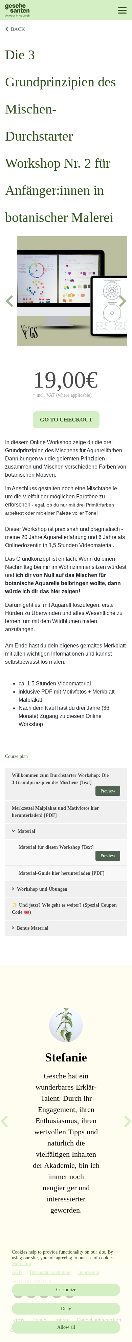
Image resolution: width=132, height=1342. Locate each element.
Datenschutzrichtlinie (50, 1272)
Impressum (88, 1272)
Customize (66, 1289)
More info (21, 1263)
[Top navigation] (122, 10)
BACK (18, 29)
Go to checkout (66, 419)
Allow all (66, 1327)
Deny (66, 1308)
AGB (17, 1272)
